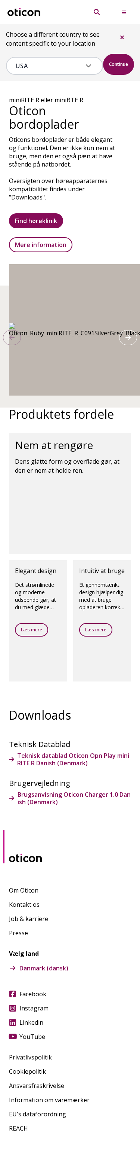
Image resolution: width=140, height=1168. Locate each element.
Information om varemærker (49, 1100)
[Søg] (97, 11)
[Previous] (12, 337)
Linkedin (31, 1022)
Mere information (40, 245)
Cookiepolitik (27, 1071)
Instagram (34, 1008)
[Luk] (122, 37)
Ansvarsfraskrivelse (36, 1085)
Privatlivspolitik (30, 1057)
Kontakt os (24, 904)
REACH (18, 1128)
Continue (118, 64)
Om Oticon (23, 890)
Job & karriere (28, 918)
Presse (18, 933)
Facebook (32, 994)
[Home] (23, 12)
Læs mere (31, 629)
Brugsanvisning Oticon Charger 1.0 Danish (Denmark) (74, 798)
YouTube (32, 1036)
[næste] (128, 337)
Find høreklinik (36, 221)
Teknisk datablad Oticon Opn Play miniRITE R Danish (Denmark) (73, 759)
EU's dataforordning (37, 1114)
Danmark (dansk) (43, 968)
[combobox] (49, 66)
